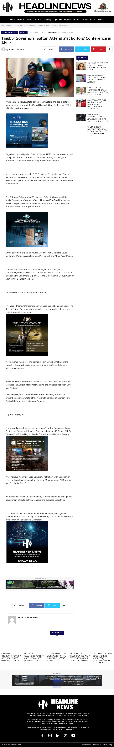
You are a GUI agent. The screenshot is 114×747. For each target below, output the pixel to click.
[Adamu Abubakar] (3, 49)
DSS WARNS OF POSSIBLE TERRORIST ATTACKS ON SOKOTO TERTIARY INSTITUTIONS (97, 117)
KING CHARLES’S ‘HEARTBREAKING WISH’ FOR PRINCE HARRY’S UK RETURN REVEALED (97, 91)
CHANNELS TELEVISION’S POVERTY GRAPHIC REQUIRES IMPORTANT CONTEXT (97, 66)
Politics (23, 32)
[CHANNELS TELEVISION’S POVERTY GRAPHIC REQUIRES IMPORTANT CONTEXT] (81, 66)
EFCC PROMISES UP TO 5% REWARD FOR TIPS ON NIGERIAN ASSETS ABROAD (96, 78)
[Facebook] (42, 736)
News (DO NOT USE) (14, 25)
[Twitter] (66, 736)
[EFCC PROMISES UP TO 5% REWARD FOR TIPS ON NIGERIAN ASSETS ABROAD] (81, 78)
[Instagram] (50, 736)
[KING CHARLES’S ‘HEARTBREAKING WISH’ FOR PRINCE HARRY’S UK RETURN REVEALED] (81, 90)
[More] (110, 49)
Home (3, 25)
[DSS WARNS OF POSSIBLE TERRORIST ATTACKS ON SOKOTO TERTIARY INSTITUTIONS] (81, 117)
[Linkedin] (58, 736)
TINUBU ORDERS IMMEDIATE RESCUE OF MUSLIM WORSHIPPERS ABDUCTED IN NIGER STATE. (97, 131)
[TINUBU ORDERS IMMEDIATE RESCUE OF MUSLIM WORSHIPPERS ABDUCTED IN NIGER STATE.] (81, 130)
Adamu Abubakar (16, 49)
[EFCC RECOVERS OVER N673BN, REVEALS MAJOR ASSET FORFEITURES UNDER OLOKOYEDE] (81, 103)
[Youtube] (73, 736)
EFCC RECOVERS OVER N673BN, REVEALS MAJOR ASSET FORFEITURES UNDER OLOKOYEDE (96, 104)
